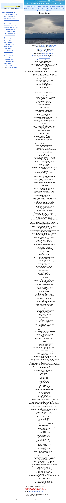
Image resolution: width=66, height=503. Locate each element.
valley (48, 45)
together (49, 50)
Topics (25, 8)
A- (28, 8)
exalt (48, 56)
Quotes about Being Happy (9, 40)
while (45, 59)
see (46, 50)
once (40, 59)
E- (42, 8)
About (61, 6)
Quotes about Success (9, 61)
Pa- (59, 8)
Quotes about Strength (8, 59)
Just (38, 59)
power (39, 55)
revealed (52, 49)
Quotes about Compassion (9, 23)
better (46, 55)
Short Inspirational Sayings (9, 16)
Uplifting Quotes (7, 63)
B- (30, 8)
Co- (38, 8)
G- (46, 8)
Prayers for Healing (8, 42)
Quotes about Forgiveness (9, 31)
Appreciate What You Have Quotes (11, 20)
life (14, 8)
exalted (55, 45)
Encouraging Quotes (30, 6)
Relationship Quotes (8, 52)
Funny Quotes (55, 6)
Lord (45, 49)
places (41, 48)
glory (39, 49)
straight (51, 48)
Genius (33, 55)
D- (40, 8)
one (41, 45)
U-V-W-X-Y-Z (48, 10)
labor (43, 55)
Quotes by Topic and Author (12, 67)
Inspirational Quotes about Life (36, 491)
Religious (52, 53)
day (43, 45)
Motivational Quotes (8, 46)
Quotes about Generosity (9, 35)
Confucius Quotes (8, 65)
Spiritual (43, 53)
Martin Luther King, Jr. (45, 51)
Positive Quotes (7, 48)
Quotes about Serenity (8, 55)
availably (54, 55)
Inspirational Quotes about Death (11, 27)
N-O (57, 8)
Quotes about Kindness (9, 44)
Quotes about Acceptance (9, 18)
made (50, 46)
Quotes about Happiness (9, 38)
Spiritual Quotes (7, 57)
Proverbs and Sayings (8, 50)
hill (38, 46)
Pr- (62, 8)
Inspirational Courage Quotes (10, 25)
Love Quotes (48, 6)
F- (44, 8)
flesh (41, 50)
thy (43, 56)
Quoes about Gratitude (9, 37)
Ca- (36, 8)
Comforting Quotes (8, 21)
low (53, 46)
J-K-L (52, 8)
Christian (48, 53)
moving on (18, 8)
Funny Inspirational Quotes (9, 33)
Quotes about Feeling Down (10, 29)
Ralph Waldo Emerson (44, 58)
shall (51, 45)
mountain (43, 46)
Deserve (40, 56)
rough (38, 48)
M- (54, 8)
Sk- (42, 10)
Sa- (39, 10)
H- (47, 8)
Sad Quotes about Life (8, 53)
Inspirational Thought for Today (10, 14)
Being (33, 8)
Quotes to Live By (40, 6)
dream (36, 45)
